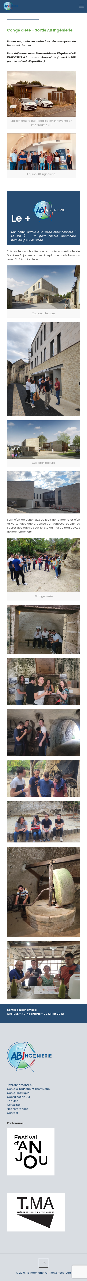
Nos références (17, 1109)
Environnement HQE (20, 1085)
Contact (12, 1113)
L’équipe (13, 1101)
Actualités (13, 1105)
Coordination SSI (18, 1097)
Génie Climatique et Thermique (28, 1089)
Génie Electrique (18, 1093)
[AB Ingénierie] (10, 6)
